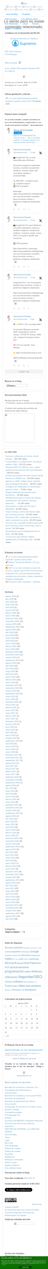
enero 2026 (10, 616)
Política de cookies (13, 1148)
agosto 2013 (10, 883)
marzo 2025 (10, 643)
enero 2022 (10, 710)
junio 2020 (9, 727)
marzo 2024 (10, 677)
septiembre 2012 (12, 913)
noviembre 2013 (12, 874)
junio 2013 (9, 888)
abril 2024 (9, 674)
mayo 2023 (10, 696)
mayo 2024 (10, 671)
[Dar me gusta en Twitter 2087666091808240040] (24, 267)
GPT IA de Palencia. (13, 51)
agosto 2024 (10, 663)
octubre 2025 (11, 624)
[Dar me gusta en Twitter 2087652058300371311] (24, 308)
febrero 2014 (10, 866)
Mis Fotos (9, 1143)
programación (14, 971)
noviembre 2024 (12, 655)
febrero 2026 (10, 613)
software (18, 981)
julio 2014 (9, 852)
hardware (8, 955)
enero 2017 (10, 774)
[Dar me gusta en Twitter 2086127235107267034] (24, 366)
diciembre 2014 (12, 838)
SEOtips (8, 982)
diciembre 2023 (12, 685)
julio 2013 (9, 885)
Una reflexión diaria (29, 19)
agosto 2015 (10, 816)
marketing (34, 959)
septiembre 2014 (12, 847)
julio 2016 (9, 788)
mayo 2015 (10, 824)
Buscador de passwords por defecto (20, 1101)
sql (25, 982)
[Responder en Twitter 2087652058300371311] (15, 308)
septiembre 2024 (12, 660)
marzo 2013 (10, 897)
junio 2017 (9, 766)
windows (36, 985)
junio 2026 (9, 602)
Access (9, 947)
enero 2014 (10, 869)
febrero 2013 (10, 899)
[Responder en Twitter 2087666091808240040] (15, 267)
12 (16, 1019)
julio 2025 (9, 632)
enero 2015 (10, 835)
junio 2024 (9, 668)
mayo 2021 (10, 713)
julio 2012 (9, 919)
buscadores (33, 948)
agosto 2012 (10, 916)
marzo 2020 (10, 735)
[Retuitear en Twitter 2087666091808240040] (19, 267)
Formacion (25, 952)
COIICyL (24, 1055)
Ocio (26, 963)
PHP (7, 967)
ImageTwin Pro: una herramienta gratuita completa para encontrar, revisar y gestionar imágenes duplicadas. (24, 576)
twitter (15, 986)
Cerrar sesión (10, 1104)
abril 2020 (9, 732)
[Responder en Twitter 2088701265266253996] (15, 209)
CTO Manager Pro (12, 1115)
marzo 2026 (10, 610)
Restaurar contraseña (14, 1160)
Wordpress (30, 989)
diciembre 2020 (12, 721)
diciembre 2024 (12, 652)
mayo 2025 (10, 638)
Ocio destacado (11, 24)
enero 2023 (10, 699)
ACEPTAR (25, 1267)
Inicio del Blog (11, 14)
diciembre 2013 (12, 872)
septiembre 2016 (12, 783)
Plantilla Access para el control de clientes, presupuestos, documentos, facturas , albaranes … (23, 500)
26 (16, 1028)
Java (16, 959)
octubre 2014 (11, 844)
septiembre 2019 (12, 741)
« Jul (7, 1036)
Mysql (20, 963)
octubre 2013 (11, 877)
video (21, 985)
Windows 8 (8, 990)
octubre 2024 (11, 657)
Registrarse (10, 1157)
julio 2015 (9, 819)
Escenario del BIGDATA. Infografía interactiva (24, 1121)
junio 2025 (9, 635)
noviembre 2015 (12, 808)
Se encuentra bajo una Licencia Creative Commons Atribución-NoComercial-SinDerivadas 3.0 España (22, 1212)
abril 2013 (9, 894)
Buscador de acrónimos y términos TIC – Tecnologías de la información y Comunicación (22, 1090)
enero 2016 (10, 802)
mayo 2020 (10, 730)
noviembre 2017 (12, 757)
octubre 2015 (11, 810)
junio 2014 (9, 855)
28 (27, 1028)
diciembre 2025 (12, 618)
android (18, 947)
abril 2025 (9, 641)
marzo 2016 (10, 796)
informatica (26, 955)
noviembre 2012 (12, 908)
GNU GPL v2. (29, 1178)
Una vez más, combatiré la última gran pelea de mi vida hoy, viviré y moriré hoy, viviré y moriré (24, 525)
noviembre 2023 (12, 688)
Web (28, 986)
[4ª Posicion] (19, 442)
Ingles (9, 958)
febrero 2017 (10, 771)
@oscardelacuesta (20, 152)
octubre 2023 (11, 691)
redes (27, 971)
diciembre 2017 (12, 755)
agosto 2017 (10, 763)
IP (14, 959)
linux (26, 959)
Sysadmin (30, 982)
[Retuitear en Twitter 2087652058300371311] (19, 308)
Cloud (40, 948)
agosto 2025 (10, 630)
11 (11, 1019)
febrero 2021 (10, 716)
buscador (25, 948)
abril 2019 (9, 744)
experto (15, 951)
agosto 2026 (10, 596)
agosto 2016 (10, 785)
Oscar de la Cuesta (22, 149)
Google (34, 951)
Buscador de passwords (15, 1098)
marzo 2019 (10, 746)
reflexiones (11, 977)
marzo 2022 (10, 705)
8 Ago (32, 319)
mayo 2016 (10, 791)
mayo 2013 (10, 891)
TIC (36, 982)
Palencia (35, 962)
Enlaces (35, 24)
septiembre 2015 (12, 813)
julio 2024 (9, 666)
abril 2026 (9, 607)
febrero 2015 (10, 833)
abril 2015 (9, 827)
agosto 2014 (10, 849)
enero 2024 (10, 682)
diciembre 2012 (12, 905)
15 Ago (32, 152)
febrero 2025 (10, 646)
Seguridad (26, 977)
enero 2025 (10, 649)
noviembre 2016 (12, 780)
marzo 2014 (10, 863)
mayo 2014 (10, 858)
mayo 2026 (10, 605)
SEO (38, 976)
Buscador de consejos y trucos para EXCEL (23, 1096)
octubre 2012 (11, 910)
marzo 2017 (10, 769)
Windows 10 (18, 990)
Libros (25, 24)
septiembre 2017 (12, 760)
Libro (21, 959)
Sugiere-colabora (12, 1165)
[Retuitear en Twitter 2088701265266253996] (19, 209)
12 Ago (32, 220)
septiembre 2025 (12, 627)
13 (22, 1019)
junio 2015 (9, 821)
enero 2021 (10, 719)
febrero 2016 (10, 799)
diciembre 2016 (12, 777)
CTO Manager (11, 54)
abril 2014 (9, 860)
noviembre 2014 (12, 841)
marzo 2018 (10, 749)
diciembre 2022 (12, 702)
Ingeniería (36, 955)
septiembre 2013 (12, 880)
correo (8, 952)
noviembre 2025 (12, 621)
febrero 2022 (10, 707)
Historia (15, 955)
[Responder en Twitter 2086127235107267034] (15, 366)
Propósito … (27, 14)
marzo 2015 (10, 830)
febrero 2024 (10, 680)
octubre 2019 (11, 738)
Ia (19, 955)
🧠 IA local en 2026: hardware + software (22, 582)
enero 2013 (10, 902)
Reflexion (36, 971)
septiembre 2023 (12, 694)
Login (7, 1140)
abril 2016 (9, 794)
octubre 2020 (11, 724)
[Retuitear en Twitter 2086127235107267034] (19, 366)
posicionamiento (19, 967)
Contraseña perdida (13, 1112)
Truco (8, 985)
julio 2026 (9, 599)
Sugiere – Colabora (13, 28)
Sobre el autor (11, 19)
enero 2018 (10, 752)
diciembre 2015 (12, 805)
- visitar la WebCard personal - (24, 1058)
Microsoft (11, 963)
